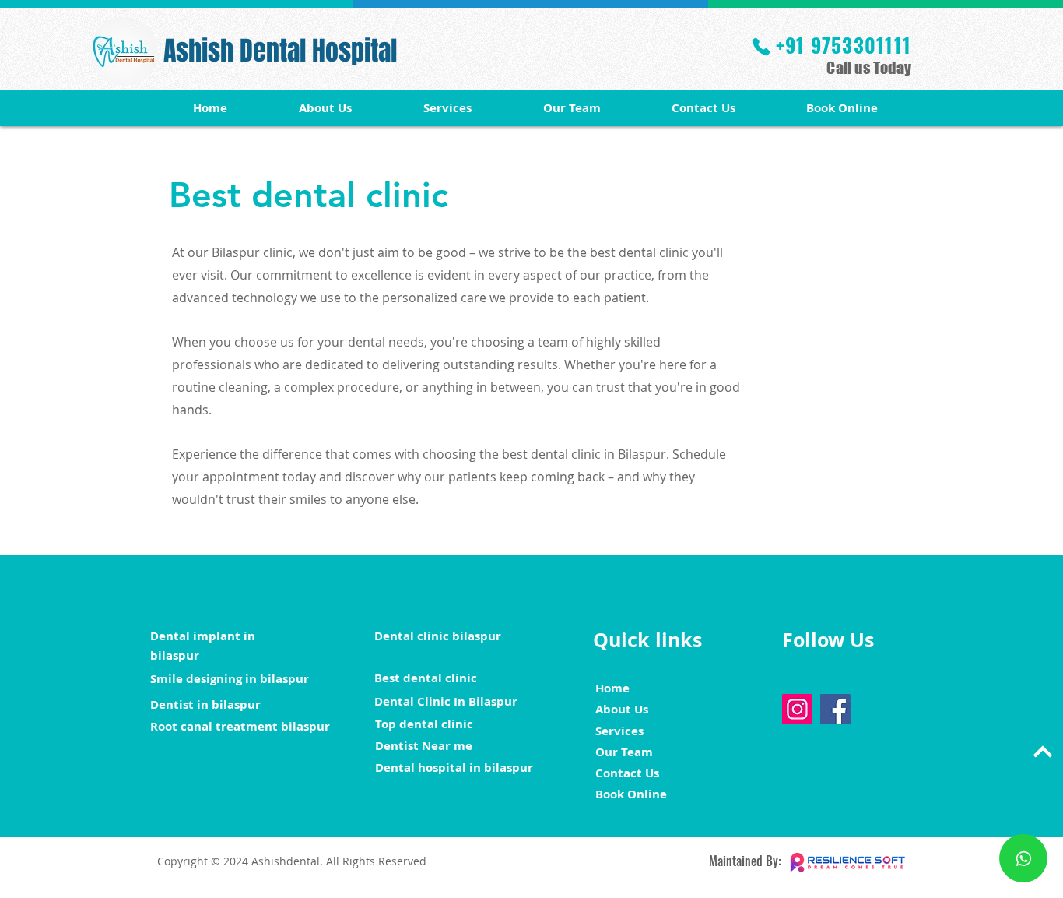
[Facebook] (835, 709)
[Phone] (760, 46)
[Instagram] (797, 709)
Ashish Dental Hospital (280, 50)
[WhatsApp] (1023, 858)
